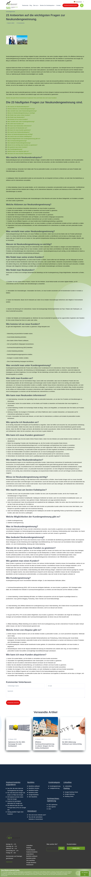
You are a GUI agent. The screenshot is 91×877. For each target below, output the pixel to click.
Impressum (9, 862)
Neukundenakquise (31, 157)
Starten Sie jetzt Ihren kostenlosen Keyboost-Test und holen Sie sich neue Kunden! (31, 98)
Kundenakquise (54, 782)
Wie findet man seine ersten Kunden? (18, 115)
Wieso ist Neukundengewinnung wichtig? (20, 134)
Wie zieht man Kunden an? (15, 123)
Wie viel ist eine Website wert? (37, 815)
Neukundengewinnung (12, 56)
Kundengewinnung (53, 272)
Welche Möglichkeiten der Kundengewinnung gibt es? (23, 138)
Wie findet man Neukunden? (16, 117)
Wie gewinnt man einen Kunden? (17, 147)
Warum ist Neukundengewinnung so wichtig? (21, 113)
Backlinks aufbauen (34, 786)
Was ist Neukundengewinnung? (17, 140)
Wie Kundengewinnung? (14, 149)
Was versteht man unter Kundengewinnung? (21, 121)
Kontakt (58, 5)
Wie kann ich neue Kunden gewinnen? (19, 130)
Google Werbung (69, 794)
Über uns (35, 5)
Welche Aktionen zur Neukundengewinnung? (21, 108)
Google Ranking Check (71, 792)
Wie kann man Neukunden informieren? (19, 126)
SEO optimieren (52, 804)
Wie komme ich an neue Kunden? (17, 119)
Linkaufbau (67, 782)
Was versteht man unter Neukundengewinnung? (22, 111)
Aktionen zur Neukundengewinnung (32, 204)
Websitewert (31, 811)
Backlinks (30, 782)
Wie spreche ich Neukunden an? (17, 128)
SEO (25, 347)
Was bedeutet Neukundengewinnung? (19, 143)
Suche (61, 848)
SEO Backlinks (33, 797)
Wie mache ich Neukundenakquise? (18, 106)
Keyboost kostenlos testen (70, 5)
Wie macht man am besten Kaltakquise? (19, 136)
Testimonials (25, 5)
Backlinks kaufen (33, 790)
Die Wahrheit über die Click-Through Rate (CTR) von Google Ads (16, 807)
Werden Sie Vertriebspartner (47, 5)
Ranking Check (69, 796)
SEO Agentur (52, 806)
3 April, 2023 (11, 23)
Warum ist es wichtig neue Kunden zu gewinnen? (22, 145)
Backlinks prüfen (33, 792)
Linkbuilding (68, 786)
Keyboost (23, 58)
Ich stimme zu (85, 873)
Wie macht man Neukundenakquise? (18, 132)
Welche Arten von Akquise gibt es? (18, 151)
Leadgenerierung (54, 788)
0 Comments (20, 23)
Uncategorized (10, 11)
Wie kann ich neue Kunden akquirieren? (19, 153)
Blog (31, 5)
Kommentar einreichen (13, 702)
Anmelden (75, 848)
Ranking (66, 788)
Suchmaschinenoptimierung (15, 347)
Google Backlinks (34, 794)
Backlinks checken (34, 788)
